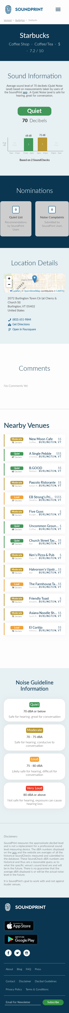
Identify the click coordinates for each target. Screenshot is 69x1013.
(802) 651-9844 (21, 319)
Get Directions (21, 324)
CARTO (60, 290)
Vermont (8, 20)
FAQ (28, 969)
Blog (19, 969)
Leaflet (16, 290)
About (9, 969)
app (25, 92)
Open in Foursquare (24, 329)
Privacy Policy (14, 989)
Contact (10, 981)
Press (38, 969)
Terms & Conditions (37, 989)
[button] (34, 279)
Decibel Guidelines (46, 981)
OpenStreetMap (32, 290)
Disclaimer (25, 981)
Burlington (20, 20)
